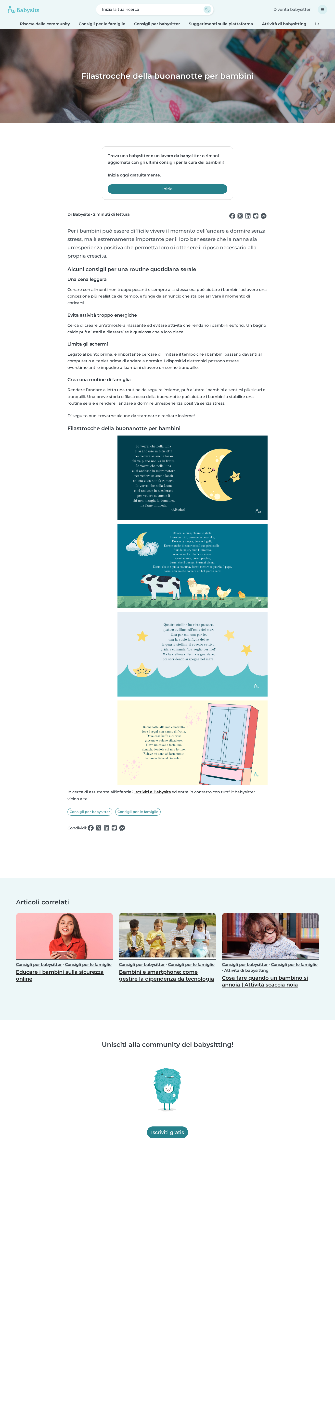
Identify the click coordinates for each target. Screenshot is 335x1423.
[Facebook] (232, 216)
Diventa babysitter (292, 9)
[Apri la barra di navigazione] (322, 9)
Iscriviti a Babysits (152, 792)
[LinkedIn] (248, 216)
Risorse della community (45, 24)
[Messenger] (264, 216)
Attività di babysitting (284, 24)
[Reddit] (256, 216)
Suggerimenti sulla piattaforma (221, 24)
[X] (240, 216)
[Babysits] (23, 9)
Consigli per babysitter (157, 24)
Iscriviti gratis (167, 1132)
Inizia (167, 189)
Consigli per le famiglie (102, 24)
